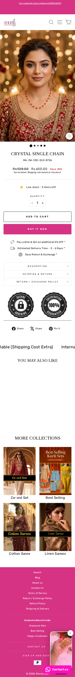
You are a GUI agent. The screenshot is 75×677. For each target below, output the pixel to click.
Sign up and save (36, 655)
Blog (37, 577)
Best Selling (37, 631)
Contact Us (37, 588)
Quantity (37, 196)
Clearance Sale (37, 625)
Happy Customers (37, 636)
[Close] (70, 633)
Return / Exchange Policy (38, 282)
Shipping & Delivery (37, 608)
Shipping (32, 172)
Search (37, 572)
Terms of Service (37, 593)
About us (37, 582)
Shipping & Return (37, 274)
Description (37, 266)
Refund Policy (37, 603)
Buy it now (38, 229)
